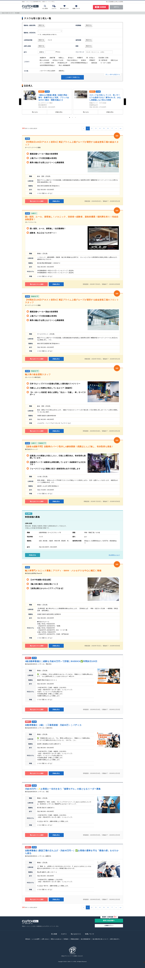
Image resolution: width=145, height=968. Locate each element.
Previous (20, 101)
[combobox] (50, 31)
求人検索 (54, 934)
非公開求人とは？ (114, 555)
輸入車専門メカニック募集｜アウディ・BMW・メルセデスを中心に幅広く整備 (63, 570)
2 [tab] (72, 117)
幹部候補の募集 (32, 517)
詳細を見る (58, 112)
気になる (35, 112)
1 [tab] (70, 117)
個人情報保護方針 (85, 939)
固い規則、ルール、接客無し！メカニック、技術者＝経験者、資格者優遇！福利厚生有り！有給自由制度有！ (71, 218)
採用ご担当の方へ (115, 939)
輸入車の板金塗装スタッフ (38, 374)
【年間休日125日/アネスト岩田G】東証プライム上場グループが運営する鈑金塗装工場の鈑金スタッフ (72, 143)
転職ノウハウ (89, 934)
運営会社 (27, 939)
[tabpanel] (47, 102)
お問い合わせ (45, 939)
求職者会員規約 (75, 939)
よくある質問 (35, 939)
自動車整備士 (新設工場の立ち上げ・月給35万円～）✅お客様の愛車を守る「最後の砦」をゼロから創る (72, 851)
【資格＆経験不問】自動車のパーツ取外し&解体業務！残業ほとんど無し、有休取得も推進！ (69, 446)
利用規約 (66, 939)
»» (120, 128)
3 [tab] (75, 117)
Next (125, 101)
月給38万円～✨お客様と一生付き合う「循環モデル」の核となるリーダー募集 (63, 789)
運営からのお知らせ (56, 939)
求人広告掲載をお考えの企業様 (114, 1)
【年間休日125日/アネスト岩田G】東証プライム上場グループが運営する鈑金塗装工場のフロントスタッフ (72, 301)
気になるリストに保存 (36, 201)
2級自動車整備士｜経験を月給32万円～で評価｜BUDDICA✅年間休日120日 (61, 661)
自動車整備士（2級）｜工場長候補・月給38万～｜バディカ (53, 725)
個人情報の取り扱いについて (100, 939)
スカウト (64, 934)
